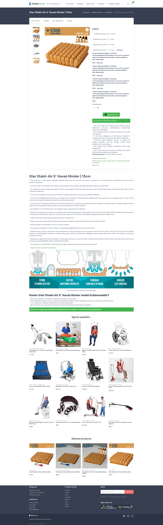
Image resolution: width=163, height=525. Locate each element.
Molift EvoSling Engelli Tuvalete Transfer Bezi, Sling (41, 423)
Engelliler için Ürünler (97, 12)
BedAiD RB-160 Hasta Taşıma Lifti (66, 386)
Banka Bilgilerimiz (34, 509)
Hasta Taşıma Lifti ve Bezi (62, 384)
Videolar (46, 21)
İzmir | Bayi (32, 507)
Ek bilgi (69, 21)
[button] (128, 4)
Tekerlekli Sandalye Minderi (122, 161)
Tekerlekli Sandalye (87, 384)
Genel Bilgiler (35, 21)
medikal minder (111, 161)
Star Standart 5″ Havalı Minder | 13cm (120, 472)
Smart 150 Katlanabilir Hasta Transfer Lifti (120, 387)
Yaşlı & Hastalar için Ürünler (36, 492)
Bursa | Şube (32, 505)
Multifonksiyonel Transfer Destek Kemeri (68, 422)
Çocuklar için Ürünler (34, 495)
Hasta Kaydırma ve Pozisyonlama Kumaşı (68, 350)
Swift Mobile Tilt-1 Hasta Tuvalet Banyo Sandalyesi (41, 351)
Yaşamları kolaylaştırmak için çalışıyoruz (40, 519)
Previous (29, 461)
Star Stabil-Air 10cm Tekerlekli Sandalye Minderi (94, 472)
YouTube (124, 516)
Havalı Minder (108, 12)
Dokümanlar (59, 21)
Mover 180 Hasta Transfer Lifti (91, 422)
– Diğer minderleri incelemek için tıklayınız (42, 248)
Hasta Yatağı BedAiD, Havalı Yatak (39, 386)
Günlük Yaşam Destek (114, 420)
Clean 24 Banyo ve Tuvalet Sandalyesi (120, 350)
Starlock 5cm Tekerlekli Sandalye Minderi (68, 472)
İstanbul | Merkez (33, 502)
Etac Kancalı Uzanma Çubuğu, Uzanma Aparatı (120, 423)
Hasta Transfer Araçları (61, 348)
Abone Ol (129, 492)
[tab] (35, 21)
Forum (132, 516)
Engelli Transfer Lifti (87, 348)
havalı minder (96, 162)
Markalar (101, 4)
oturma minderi (102, 161)
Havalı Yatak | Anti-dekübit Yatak (37, 384)
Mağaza (81, 4)
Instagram (128, 516)
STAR (53, 224)
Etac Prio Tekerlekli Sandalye (90, 386)
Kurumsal (91, 4)
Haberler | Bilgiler (114, 4)
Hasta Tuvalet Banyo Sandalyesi (37, 348)
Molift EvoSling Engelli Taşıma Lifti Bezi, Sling (94, 351)
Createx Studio (48, 523)
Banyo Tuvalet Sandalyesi (115, 348)
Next (134, 461)
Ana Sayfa (70, 4)
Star (97, 165)
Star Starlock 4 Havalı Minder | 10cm (40, 472)
